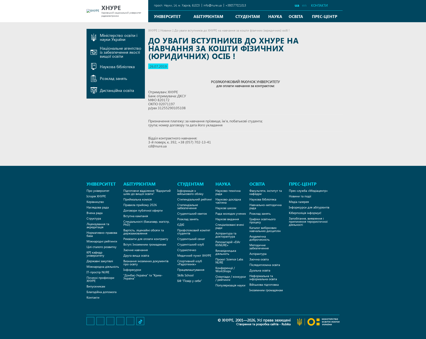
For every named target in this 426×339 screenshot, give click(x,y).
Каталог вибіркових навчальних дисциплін (265, 229)
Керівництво (95, 202)
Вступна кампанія (135, 216)
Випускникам (96, 286)
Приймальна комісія (137, 199)
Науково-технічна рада (228, 192)
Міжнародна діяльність (103, 266)
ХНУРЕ (152, 30)
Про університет (98, 190)
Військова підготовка (264, 284)
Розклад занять (188, 219)
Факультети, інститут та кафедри (265, 192)
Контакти (319, 5)
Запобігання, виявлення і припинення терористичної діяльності (308, 221)
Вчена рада (95, 213)
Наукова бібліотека (262, 199)
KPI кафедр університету (95, 254)
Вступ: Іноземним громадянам (144, 244)
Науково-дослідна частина (228, 200)
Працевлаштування (190, 270)
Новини (165, 30)
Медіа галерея (299, 202)
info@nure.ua (212, 5)
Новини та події (300, 196)
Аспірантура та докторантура (225, 234)
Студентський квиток (192, 213)
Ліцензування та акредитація (98, 225)
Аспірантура (257, 254)
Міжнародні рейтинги (102, 241)
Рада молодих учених (230, 213)
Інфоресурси (132, 270)
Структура (94, 218)
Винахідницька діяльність (225, 252)
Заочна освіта (259, 259)
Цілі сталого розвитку (101, 247)
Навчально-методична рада (265, 206)
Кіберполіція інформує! (305, 213)
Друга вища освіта (136, 255)
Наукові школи (225, 208)
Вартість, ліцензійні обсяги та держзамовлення (143, 231)
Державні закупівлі (100, 261)
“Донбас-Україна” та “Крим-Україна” (143, 276)
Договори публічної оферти (143, 210)
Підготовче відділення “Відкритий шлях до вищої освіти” (147, 192)
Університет (167, 16)
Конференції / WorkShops (225, 269)
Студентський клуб (190, 244)
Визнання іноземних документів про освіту (145, 262)
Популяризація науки (230, 285)
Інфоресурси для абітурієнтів (309, 207)
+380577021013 (235, 5)
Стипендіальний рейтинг (194, 199)
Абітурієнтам (208, 16)
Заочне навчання (135, 250)
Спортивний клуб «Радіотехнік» (189, 262)
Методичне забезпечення (259, 246)
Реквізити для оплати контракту (145, 239)
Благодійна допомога (101, 292)
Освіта (296, 16)
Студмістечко (186, 250)
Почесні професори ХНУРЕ (100, 279)
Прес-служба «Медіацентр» (308, 190)
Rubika (286, 324)
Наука (275, 16)
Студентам (247, 16)
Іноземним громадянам (266, 290)
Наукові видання (227, 219)
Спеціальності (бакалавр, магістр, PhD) (146, 223)
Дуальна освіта (259, 270)
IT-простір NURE (98, 272)
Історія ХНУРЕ (96, 196)
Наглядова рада (98, 207)
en (304, 5)
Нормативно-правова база (102, 234)
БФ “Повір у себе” (189, 281)
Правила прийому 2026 (140, 205)
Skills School (185, 275)
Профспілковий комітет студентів (193, 231)
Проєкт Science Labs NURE (229, 260)
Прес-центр (324, 16)
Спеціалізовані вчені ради (229, 226)
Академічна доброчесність (259, 238)
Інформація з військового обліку (190, 192)
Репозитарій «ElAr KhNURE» (227, 243)
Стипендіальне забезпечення (187, 206)
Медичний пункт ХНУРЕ (194, 255)
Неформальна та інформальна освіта (263, 277)
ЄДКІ (180, 224)
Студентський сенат (191, 239)
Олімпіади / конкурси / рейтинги (230, 278)
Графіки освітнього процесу (262, 220)
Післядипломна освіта (264, 265)
